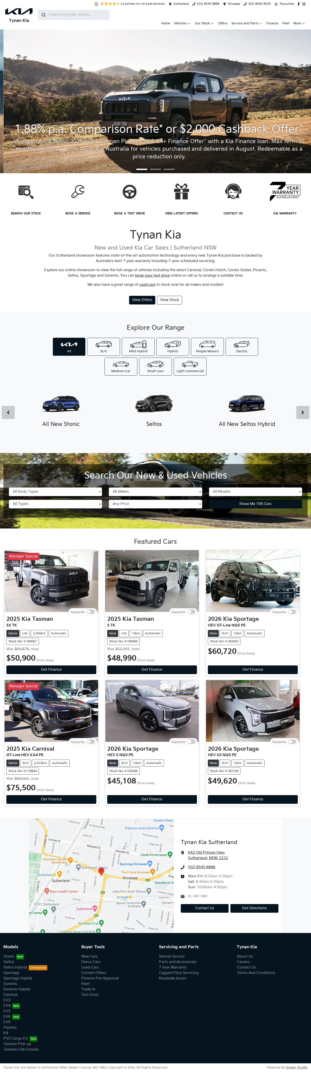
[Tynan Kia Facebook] (299, 4)
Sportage (11, 973)
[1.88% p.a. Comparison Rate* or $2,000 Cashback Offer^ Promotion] (155, 100)
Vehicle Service (172, 956)
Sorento (10, 984)
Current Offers (93, 973)
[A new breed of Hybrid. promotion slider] (169, 169)
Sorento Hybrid (16, 989)
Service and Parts (244, 23)
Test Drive (90, 995)
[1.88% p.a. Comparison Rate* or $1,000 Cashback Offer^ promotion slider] (155, 169)
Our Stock (202, 23)
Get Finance (51, 669)
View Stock (169, 300)
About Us (245, 956)
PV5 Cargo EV (15, 1038)
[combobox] (74, 15)
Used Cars (90, 967)
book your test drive (152, 275)
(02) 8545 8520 (259, 4)
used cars (147, 285)
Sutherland (181, 4)
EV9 (6, 1022)
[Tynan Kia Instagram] (305, 4)
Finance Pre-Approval (100, 978)
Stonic (8, 956)
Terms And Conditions (256, 973)
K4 (5, 1033)
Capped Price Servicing (179, 973)
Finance (272, 23)
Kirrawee (234, 4)
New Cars (89, 956)
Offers (223, 23)
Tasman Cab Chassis (21, 1049)
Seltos (8, 962)
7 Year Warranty (173, 967)
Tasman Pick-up (17, 1044)
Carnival (10, 995)
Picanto (10, 1028)
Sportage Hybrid (17, 978)
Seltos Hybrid (15, 967)
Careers (243, 962)
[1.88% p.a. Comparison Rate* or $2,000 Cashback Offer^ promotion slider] (141, 169)
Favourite (78, 612)
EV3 (6, 1000)
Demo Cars (90, 962)
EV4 (6, 1006)
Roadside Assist (172, 978)
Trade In (88, 989)
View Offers (142, 300)
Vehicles (180, 23)
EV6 (6, 1017)
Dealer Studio (297, 1067)
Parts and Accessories (178, 962)
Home (165, 23)
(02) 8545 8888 (208, 4)
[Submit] (43, 15)
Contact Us (204, 908)
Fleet (286, 23)
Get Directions (254, 908)
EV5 (6, 1011)
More (297, 23)
